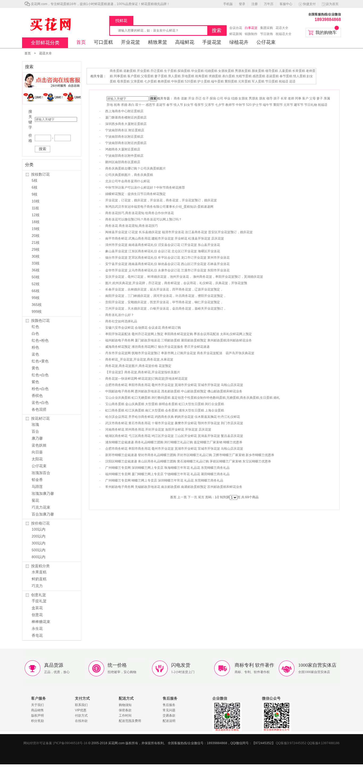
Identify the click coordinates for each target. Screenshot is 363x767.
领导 (269, 98)
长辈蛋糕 (298, 71)
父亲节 (209, 105)
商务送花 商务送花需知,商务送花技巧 (131, 226)
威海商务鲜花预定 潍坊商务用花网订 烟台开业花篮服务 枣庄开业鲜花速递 (157, 347)
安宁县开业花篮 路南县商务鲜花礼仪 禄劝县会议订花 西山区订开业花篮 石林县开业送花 (167, 264)
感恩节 (150, 105)
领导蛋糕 (271, 71)
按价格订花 (40, 523)
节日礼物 (310, 105)
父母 (312, 98)
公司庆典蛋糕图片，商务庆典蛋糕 (129, 175)
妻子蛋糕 (160, 76)
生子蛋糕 (170, 71)
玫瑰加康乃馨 (43, 493)
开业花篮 (130, 42)
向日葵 (37, 452)
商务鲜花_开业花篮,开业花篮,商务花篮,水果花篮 (139, 359)
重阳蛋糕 (231, 81)
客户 (305, 98)
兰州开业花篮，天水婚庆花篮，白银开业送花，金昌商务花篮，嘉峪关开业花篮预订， (165, 308)
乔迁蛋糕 (156, 71)
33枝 (36, 263)
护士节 (257, 105)
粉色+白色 (40, 389)
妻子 (319, 98)
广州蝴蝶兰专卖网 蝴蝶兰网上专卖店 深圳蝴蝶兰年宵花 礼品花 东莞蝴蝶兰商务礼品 (164, 480)
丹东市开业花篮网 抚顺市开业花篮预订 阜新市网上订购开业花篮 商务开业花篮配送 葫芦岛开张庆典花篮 (179, 353)
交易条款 (169, 715)
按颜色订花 (40, 320)
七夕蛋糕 (150, 81)
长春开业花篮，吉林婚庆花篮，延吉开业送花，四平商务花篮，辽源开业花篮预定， (164, 289)
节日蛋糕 (271, 81)
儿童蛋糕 (285, 71)
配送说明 (169, 721)
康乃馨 (37, 438)
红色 (35, 326)
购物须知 (125, 705)
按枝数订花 (40, 174)
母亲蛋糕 (123, 81)
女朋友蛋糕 (226, 71)
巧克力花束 (41, 507)
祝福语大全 (284, 34)
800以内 (38, 557)
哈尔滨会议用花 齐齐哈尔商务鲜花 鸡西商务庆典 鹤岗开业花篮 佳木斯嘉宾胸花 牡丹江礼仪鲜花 (172, 417)
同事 (298, 98)
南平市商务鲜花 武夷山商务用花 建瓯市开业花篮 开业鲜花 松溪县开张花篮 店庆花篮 (164, 238)
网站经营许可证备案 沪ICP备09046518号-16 (55, 743)
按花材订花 (40, 418)
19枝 (36, 229)
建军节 (298, 105)
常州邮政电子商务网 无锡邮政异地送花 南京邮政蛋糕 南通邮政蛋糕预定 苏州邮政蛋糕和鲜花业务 (173, 487)
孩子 (276, 98)
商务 (177, 98)
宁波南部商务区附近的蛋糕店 (126, 143)
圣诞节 (161, 105)
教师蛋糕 (164, 81)
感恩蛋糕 (258, 76)
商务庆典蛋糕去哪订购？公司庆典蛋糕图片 (135, 168)
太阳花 (37, 459)
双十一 (140, 105)
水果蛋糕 (39, 572)
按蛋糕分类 (40, 566)
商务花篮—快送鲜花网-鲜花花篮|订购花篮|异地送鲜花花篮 (146, 378)
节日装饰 (266, 34)
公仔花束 (266, 42)
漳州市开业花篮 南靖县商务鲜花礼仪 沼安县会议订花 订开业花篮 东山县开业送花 (162, 245)
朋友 (262, 98)
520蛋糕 (191, 81)
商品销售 (37, 710)
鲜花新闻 (235, 34)
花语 (292, 81)
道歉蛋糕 (129, 71)
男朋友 (253, 98)
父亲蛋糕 (136, 81)
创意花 (37, 615)
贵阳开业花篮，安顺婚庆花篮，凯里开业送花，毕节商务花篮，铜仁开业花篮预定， (164, 302)
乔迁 (198, 98)
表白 (131, 105)
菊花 (35, 500)
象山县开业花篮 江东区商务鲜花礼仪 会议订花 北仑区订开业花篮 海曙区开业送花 (162, 251)
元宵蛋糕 (244, 81)
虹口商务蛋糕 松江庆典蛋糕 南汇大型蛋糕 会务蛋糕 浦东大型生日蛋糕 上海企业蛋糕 (164, 410)
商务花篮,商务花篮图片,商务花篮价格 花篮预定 (138, 366)
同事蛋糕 (120, 76)
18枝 (36, 222)
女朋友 (243, 98)
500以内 (38, 550)
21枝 (36, 242)
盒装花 (37, 608)
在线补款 (81, 721)
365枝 (37, 304)
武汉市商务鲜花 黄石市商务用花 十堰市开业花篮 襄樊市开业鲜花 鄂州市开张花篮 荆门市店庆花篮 (174, 423)
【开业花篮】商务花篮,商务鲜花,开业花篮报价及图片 (142, 372)
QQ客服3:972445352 (291, 743)
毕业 (227, 98)
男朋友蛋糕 (243, 71)
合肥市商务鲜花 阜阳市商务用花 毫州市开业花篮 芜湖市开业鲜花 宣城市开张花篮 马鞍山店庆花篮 (174, 385)
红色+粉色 (40, 340)
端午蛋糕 (217, 81)
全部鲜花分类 (45, 42)
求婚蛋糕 (215, 76)
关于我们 (37, 705)
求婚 (124, 105)
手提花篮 (211, 42)
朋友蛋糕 (258, 71)
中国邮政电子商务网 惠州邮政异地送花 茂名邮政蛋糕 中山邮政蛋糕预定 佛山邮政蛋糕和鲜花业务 (173, 391)
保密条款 (125, 710)
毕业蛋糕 (197, 71)
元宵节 (288, 105)
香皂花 (37, 635)
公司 (220, 98)
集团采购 (266, 28)
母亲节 (199, 105)
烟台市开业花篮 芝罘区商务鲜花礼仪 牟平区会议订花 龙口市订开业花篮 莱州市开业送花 (167, 257)
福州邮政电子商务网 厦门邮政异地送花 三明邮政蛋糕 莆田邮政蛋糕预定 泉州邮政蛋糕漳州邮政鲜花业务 (178, 340)
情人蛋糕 (299, 76)
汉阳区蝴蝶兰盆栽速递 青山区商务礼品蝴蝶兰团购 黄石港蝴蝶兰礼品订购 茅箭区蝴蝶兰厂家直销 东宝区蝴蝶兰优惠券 (188, 461)
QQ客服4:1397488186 (323, 743)
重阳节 (278, 105)
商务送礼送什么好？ (119, 315)
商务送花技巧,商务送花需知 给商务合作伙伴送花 (139, 213)
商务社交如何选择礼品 (121, 321)
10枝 (36, 201)
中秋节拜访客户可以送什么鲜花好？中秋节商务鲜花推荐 (145, 187)
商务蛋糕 (116, 71)
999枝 (37, 311)
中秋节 (240, 105)
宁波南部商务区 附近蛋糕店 (124, 130)
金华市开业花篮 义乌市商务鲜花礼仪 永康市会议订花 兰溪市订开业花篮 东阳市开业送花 (167, 270)
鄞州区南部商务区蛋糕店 (122, 162)
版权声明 (37, 715)
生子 (205, 98)
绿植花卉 (238, 42)
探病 (213, 98)
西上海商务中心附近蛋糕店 (124, 111)
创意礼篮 (38, 595)
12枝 (36, 215)
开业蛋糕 (143, 71)
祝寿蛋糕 (201, 76)
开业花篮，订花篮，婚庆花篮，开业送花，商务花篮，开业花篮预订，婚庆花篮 (161, 200)
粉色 (35, 347)
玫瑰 (35, 424)
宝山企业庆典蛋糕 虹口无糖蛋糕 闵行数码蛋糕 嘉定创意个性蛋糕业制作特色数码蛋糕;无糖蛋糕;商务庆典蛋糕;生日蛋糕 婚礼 (192, 398)
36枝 (36, 270)
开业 (191, 98)
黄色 (35, 368)
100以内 (38, 529)
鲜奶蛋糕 (39, 579)
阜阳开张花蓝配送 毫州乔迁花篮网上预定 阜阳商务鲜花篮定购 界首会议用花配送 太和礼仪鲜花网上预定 (178, 334)
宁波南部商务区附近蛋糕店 (124, 136)
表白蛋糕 (228, 76)
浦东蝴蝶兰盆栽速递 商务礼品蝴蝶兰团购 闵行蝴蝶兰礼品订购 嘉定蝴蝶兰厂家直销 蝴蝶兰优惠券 (173, 442)
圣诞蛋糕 (272, 76)
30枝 (36, 256)
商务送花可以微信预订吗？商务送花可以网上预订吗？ (143, 219)
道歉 (184, 98)
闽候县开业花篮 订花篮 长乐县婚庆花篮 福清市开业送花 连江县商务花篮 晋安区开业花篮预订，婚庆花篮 (179, 232)
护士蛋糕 (203, 81)
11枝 (35, 208)
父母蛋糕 (147, 76)
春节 (169, 105)
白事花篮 (251, 28)
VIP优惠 (80, 710)
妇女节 (188, 105)
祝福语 (283, 81)
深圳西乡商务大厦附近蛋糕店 (126, 124)
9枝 (34, 194)
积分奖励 (37, 721)
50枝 (36, 277)
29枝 (36, 249)
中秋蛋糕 (177, 81)
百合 (35, 431)
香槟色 (37, 395)
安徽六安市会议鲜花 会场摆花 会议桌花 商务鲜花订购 (143, 328)
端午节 (267, 105)
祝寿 (117, 105)
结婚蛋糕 (211, 71)
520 (249, 105)
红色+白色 (40, 375)
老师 (291, 98)
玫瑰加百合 (41, 473)
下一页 (192, 497)
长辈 (284, 98)
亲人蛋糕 (174, 76)
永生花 (37, 628)
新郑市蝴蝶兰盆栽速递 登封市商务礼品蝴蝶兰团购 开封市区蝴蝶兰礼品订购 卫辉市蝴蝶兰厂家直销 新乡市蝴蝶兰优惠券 (189, 455)
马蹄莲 (37, 486)
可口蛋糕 (103, 42)
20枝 (36, 235)
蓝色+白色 (40, 402)
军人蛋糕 (258, 81)
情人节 (178, 105)
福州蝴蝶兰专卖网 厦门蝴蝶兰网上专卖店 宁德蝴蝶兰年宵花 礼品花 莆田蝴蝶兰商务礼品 (167, 474)
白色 (35, 333)
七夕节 (220, 105)
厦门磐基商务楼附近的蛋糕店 (126, 117)
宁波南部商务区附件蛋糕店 (124, 156)
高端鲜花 (184, 42)
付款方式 (81, 715)
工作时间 (125, 715)
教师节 (230, 105)
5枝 (34, 180)
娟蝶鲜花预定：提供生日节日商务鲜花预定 (135, 194)
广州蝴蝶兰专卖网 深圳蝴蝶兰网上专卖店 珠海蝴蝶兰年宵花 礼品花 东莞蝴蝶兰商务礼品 (167, 468)
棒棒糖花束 (41, 621)
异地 (110, 105)
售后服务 (169, 705)
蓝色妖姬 (39, 445)
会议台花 (235, 28)
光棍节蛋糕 (244, 76)
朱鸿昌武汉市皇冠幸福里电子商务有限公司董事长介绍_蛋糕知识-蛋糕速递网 (159, 207)
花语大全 (282, 28)
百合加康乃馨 (43, 514)
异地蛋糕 (188, 76)
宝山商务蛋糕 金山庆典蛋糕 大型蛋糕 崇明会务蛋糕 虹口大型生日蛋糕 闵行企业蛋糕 (164, 404)
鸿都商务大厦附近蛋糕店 (122, 149)
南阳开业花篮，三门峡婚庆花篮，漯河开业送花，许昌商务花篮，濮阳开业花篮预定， (165, 296)
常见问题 (169, 710)
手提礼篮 (39, 601)
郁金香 (37, 480)
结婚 (234, 98)
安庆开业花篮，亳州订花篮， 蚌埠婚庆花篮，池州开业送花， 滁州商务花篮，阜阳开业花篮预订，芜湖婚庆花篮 (184, 277)
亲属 (327, 98)
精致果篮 (157, 42)
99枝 (36, 298)
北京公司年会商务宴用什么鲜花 (127, 181)
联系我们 (81, 705)
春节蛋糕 (286, 76)
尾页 (201, 497)
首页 (81, 42)
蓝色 (35, 354)
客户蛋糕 (133, 76)
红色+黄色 (40, 361)
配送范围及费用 (130, 721)
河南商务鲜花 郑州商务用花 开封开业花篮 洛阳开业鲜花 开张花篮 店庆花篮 (158, 429)
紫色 (35, 382)
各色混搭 (39, 409)
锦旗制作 (251, 34)
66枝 (36, 291)
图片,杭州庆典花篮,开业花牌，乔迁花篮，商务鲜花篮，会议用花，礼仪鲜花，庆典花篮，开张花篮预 (176, 283)
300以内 (38, 543)
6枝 (34, 187)
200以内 (38, 536)
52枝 (36, 284)
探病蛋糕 (184, 71)
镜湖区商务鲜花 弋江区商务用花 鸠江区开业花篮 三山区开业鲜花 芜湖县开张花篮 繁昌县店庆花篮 (174, 436)
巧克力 (37, 586)
